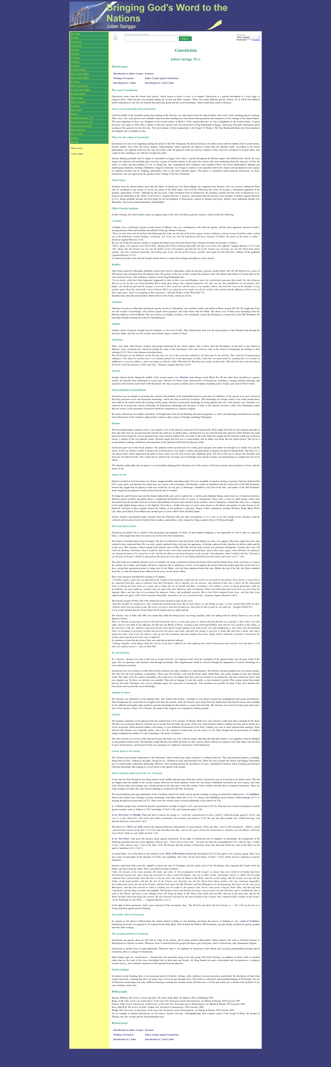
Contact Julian (77, 153)
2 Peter (129, 826)
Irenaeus (149, 73)
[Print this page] (116, 38)
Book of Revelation (175, 853)
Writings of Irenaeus (123, 78)
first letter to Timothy (130, 814)
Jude (140, 826)
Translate (256, 40)
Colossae (119, 806)
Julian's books (76, 148)
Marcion (184, 377)
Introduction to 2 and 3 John (159, 82)
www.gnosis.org (192, 1013)
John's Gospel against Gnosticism (161, 78)
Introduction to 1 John (124, 82)
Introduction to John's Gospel (128, 73)
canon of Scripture (249, 921)
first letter (124, 838)
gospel (150, 865)
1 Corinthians (252, 794)
